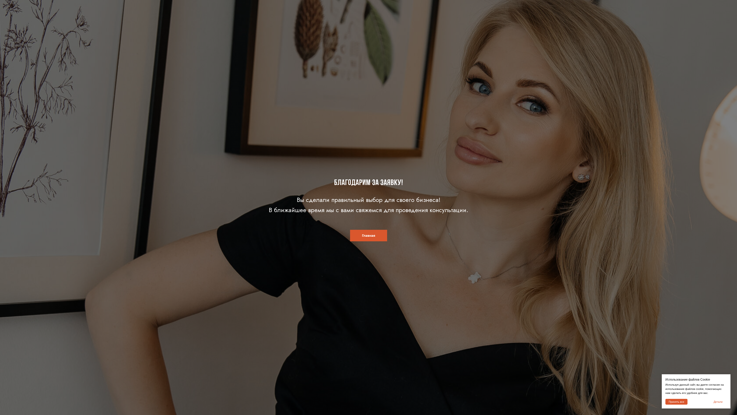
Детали (718, 401)
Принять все (676, 401)
